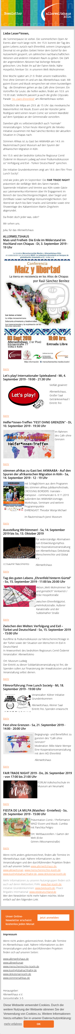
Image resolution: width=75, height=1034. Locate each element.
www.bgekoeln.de (45, 888)
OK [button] (39, 1024)
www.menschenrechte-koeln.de (21, 966)
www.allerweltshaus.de (43, 866)
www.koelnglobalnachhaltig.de (20, 874)
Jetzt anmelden (49, 917)
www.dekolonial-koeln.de (51, 874)
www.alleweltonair (13, 870)
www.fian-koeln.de (51, 884)
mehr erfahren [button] (13, 1023)
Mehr (6, 369)
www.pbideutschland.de (42, 892)
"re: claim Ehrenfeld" (23, 99)
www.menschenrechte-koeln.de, (43, 870)
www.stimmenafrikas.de (16, 978)
